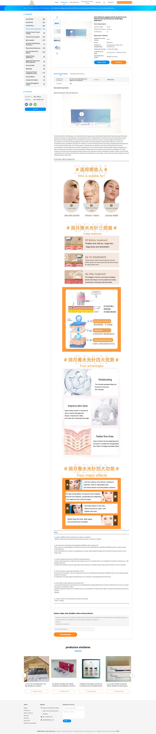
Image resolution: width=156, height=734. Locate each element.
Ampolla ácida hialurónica (35, 56)
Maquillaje (35, 69)
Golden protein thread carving (35, 32)
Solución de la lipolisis (35, 37)
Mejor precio (102, 62)
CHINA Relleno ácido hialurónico (46, 731)
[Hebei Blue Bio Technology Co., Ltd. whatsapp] (30, 104)
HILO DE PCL (35, 22)
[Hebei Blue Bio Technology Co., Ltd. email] (26, 104)
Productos (27, 710)
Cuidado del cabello (35, 80)
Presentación (65, 634)
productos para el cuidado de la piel (35, 72)
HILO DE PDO (35, 19)
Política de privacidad (30, 723)
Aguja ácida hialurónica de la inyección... (35, 61)
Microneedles (35, 40)
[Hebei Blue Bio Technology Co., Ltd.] (32, 3)
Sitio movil (27, 720)
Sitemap (26, 718)
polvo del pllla (35, 65)
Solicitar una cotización (124, 2)
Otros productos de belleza (35, 52)
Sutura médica (35, 76)
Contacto (35, 109)
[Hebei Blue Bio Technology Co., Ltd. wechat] (35, 104)
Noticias (26, 715)
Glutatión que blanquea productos (35, 44)
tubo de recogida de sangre (35, 84)
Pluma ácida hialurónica (35, 48)
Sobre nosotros (28, 713)
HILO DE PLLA (35, 25)
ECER (117, 731)
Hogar (25, 708)
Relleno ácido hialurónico (35, 29)
